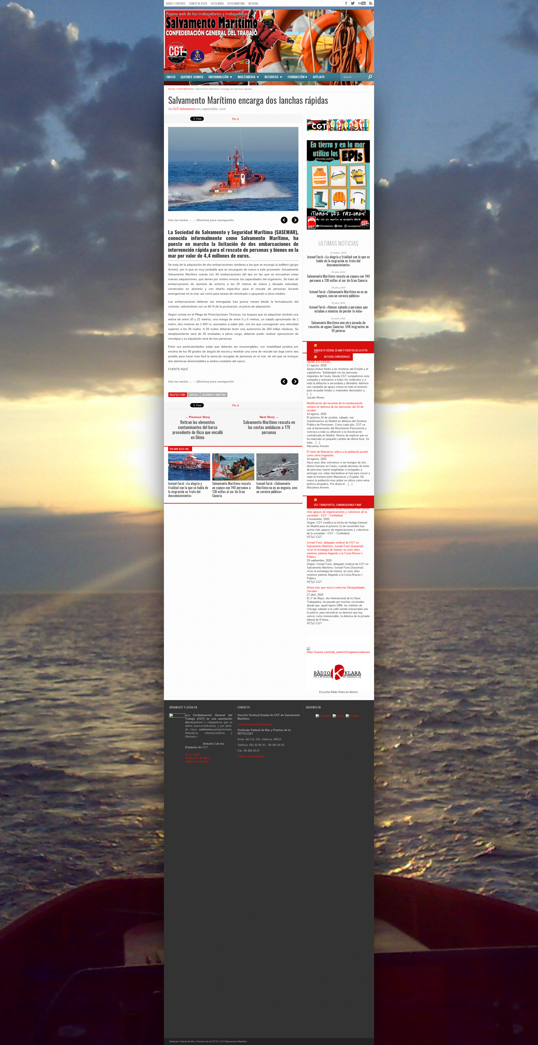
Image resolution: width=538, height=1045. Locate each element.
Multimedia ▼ (249, 77)
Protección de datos (197, 758)
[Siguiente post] (295, 220)
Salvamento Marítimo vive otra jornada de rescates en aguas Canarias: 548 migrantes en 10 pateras (338, 327)
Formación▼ (298, 77)
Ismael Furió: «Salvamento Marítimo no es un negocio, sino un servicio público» (276, 487)
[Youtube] (352, 715)
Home (171, 88)
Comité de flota (198, 3)
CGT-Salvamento (183, 109)
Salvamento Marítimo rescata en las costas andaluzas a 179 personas (269, 427)
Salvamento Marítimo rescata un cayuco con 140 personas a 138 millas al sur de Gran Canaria (231, 489)
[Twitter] (338, 715)
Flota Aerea (217, 3)
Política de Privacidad (250, 756)
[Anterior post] (284, 220)
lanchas (193, 394)
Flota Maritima (236, 3)
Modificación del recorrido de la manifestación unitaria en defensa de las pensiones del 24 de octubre (335, 407)
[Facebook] (323, 715)
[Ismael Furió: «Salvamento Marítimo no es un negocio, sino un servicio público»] (277, 479)
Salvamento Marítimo (214, 394)
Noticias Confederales (337, 356)
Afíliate (319, 77)
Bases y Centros (175, 3)
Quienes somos (192, 77)
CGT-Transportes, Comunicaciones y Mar (337, 505)
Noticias (253, 3)
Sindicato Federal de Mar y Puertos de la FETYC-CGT (341, 351)
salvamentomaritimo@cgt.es (254, 724)
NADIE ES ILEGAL (318, 361)
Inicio (170, 77)
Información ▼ (220, 77)
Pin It (235, 119)
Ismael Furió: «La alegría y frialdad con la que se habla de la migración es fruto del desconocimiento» (188, 489)
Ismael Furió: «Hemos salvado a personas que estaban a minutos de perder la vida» (338, 309)
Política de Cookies (197, 761)
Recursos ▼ (274, 77)
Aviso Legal (192, 754)
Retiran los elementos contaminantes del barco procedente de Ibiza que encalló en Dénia (198, 430)
